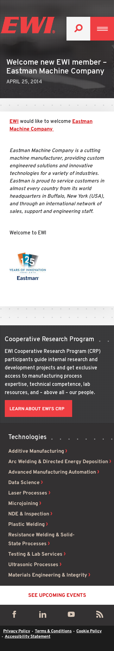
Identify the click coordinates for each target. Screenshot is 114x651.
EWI (14, 121)
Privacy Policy (16, 631)
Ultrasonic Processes (33, 565)
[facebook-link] (14, 616)
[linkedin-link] (42, 616)
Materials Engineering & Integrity (47, 575)
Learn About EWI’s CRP (37, 409)
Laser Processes (27, 493)
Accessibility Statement (27, 636)
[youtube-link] (71, 616)
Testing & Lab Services (35, 554)
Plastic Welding (26, 524)
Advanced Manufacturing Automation (52, 472)
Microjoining (23, 504)
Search (78, 29)
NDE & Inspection (28, 514)
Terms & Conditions (53, 631)
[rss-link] (99, 616)
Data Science (24, 483)
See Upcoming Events (57, 595)
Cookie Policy (89, 631)
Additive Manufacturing (36, 451)
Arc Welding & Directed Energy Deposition (58, 462)
